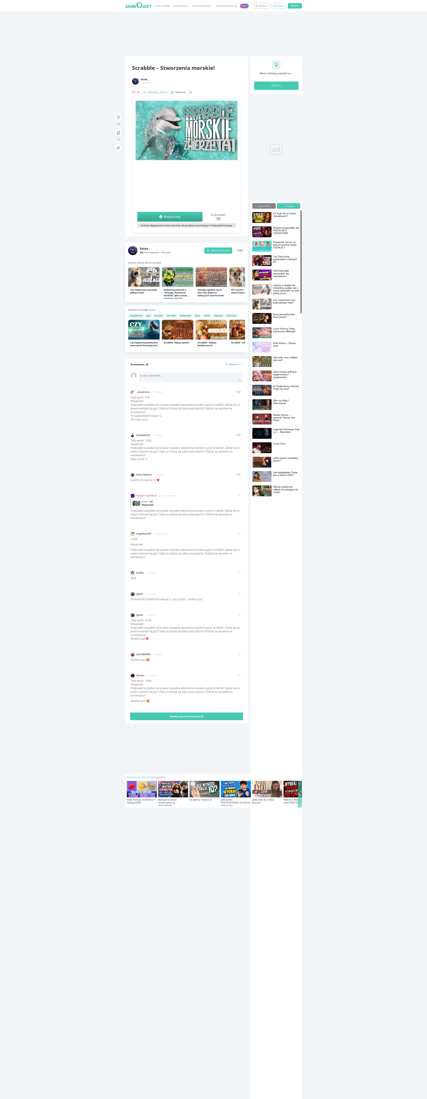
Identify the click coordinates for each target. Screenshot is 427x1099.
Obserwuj (157, 92)
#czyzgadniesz (136, 315)
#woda (207, 315)
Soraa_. (145, 79)
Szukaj (263, 6)
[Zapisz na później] (190, 92)
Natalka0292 (143, 435)
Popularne (162, 6)
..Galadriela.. (143, 392)
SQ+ (244, 6)
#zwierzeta (231, 315)
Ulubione (180, 92)
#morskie (158, 315)
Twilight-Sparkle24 (146, 495)
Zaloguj (278, 6)
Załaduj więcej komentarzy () (186, 716)
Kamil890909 (143, 654)
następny (290, 206)
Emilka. (140, 572)
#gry (148, 315)
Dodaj (295, 6)
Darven (140, 675)
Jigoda (139, 593)
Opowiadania (226, 6)
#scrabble (171, 315)
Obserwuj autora (220, 250)
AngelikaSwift (143, 533)
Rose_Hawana (144, 474)
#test (197, 315)
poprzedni (264, 206)
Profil (240, 250)
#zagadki (218, 315)
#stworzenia (185, 315)
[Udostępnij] (118, 148)
